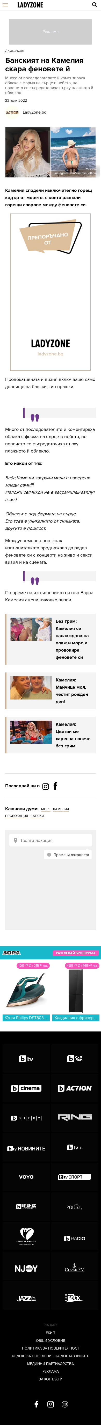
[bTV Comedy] (75, 1058)
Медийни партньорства (50, 1364)
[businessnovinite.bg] (26, 1206)
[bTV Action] (75, 1088)
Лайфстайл (16, 51)
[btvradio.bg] (75, 1236)
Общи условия (50, 1340)
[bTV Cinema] (26, 1088)
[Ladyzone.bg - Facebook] (55, 797)
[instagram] (50, 1404)
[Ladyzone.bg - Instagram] (46, 786)
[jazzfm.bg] (26, 1295)
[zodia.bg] (75, 1206)
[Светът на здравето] (26, 1236)
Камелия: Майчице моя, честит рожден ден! (72, 690)
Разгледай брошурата (76, 953)
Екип (50, 1333)
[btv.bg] (26, 1058)
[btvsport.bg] (75, 1177)
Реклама (50, 1371)
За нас (50, 1325)
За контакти (50, 1379)
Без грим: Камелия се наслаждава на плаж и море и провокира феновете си (72, 639)
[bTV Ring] (75, 1118)
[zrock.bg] (75, 1295)
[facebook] (36, 1404)
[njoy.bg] (26, 1266)
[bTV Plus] (75, 1147)
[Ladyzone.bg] (30, 5)
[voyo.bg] (26, 1177)
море (46, 809)
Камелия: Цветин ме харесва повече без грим (73, 735)
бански (37, 816)
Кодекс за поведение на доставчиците (50, 1356)
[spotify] (65, 1404)
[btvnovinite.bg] (26, 1147)
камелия (61, 809)
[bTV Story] (26, 1118)
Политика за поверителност (50, 1348)
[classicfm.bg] (75, 1266)
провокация (16, 816)
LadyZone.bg (34, 112)
